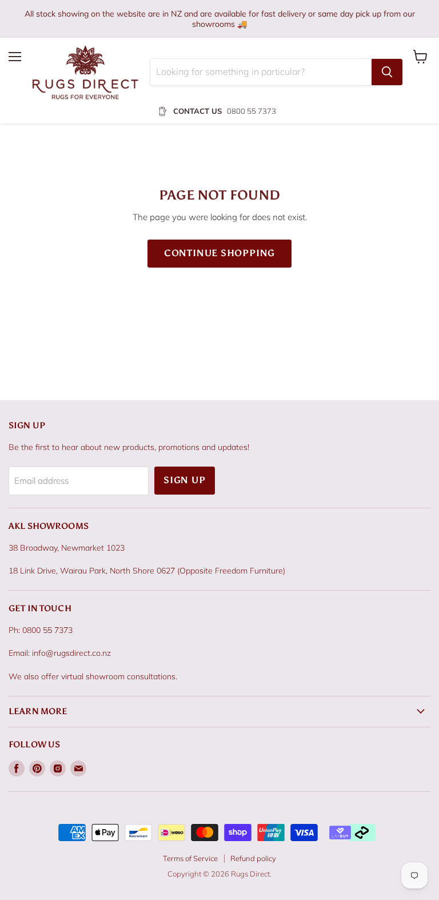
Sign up (184, 480)
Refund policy (253, 858)
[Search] (387, 72)
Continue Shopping (220, 253)
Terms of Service (190, 858)
